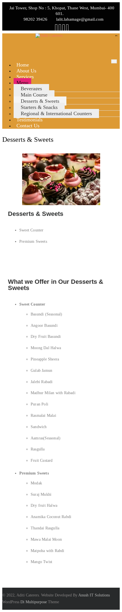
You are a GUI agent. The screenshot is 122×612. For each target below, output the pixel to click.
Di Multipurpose (33, 602)
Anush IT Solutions (94, 595)
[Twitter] (60, 27)
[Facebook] (56, 27)
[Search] (67, 27)
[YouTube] (63, 27)
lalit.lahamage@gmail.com (80, 19)
